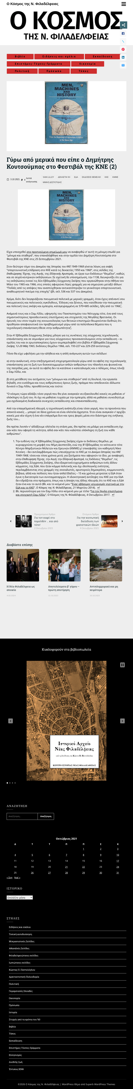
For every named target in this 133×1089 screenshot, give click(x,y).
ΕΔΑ (76, 177)
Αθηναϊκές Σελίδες (19, 948)
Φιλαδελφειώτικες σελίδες (23, 955)
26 (32, 872)
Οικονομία (87, 64)
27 (49, 872)
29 (83, 872)
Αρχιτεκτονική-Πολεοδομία (24, 976)
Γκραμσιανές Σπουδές (21, 991)
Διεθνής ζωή (15, 1062)
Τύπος (84, 71)
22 (83, 866)
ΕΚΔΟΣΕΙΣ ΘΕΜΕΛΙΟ (91, 177)
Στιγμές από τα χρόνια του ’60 (24, 1019)
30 (100, 872)
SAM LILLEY (48, 177)
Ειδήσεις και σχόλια (59, 56)
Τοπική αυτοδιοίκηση (20, 934)
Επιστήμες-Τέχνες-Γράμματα (38, 64)
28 (66, 872)
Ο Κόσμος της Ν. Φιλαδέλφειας (32, 4)
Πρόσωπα (54, 71)
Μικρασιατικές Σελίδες (21, 941)
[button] (10, 720)
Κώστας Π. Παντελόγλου (22, 969)
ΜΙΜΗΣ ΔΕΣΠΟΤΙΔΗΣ (52, 182)
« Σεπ (9, 877)
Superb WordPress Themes (100, 1084)
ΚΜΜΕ (115, 177)
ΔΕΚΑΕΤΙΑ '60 (64, 177)
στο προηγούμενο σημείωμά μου (47, 252)
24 (117, 866)
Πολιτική (22, 71)
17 (117, 860)
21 (66, 866)
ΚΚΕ (107, 177)
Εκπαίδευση (103, 56)
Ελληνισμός (15, 1055)
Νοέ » (17, 877)
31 (117, 872)
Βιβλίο (20, 56)
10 (117, 854)
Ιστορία (13, 1012)
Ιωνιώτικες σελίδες (19, 962)
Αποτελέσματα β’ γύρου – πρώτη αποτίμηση (63, 588)
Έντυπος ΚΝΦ (16, 1069)
